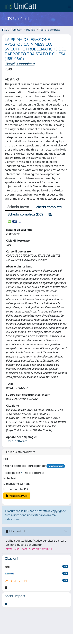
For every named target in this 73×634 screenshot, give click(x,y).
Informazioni (16, 531)
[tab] (50, 214)
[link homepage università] (20, 6)
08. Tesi (30, 30)
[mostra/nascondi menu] (69, 6)
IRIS (4, 30)
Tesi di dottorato (49, 30)
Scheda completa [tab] (48, 207)
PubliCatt (16, 30)
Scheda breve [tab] (18, 207)
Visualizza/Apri (18, 496)
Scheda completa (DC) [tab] (25, 214)
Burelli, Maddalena (19, 64)
